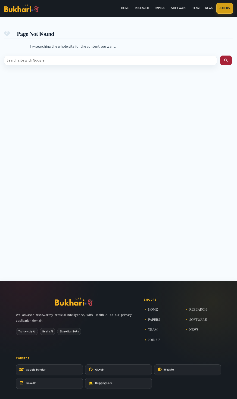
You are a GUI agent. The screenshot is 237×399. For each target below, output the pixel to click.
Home (125, 8)
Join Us (224, 8)
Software (178, 8)
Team (196, 8)
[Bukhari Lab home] (21, 8)
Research (142, 8)
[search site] (226, 60)
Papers (160, 8)
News (209, 8)
